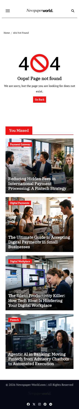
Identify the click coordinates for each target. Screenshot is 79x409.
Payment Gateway (20, 144)
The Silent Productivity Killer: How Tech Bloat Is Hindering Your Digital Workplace (36, 300)
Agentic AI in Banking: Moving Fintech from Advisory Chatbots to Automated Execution (38, 358)
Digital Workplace (20, 261)
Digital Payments (19, 203)
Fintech (14, 320)
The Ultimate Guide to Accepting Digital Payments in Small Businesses (39, 241)
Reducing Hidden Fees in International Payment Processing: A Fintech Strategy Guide (37, 186)
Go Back (39, 99)
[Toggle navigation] (8, 10)
